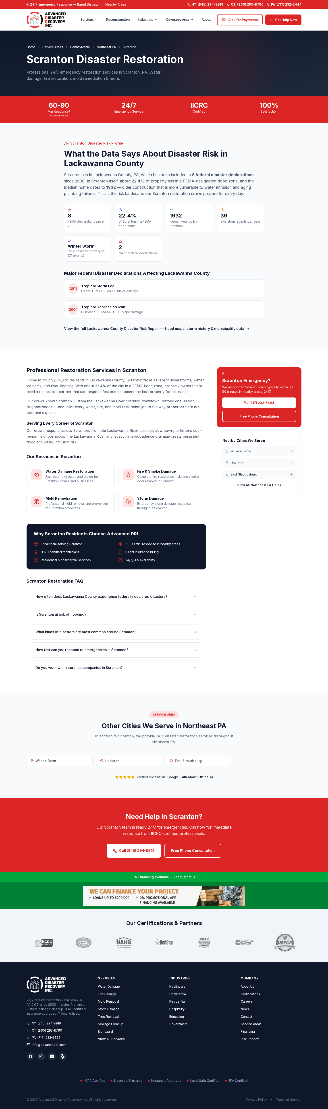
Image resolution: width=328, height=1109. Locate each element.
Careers (247, 1001)
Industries (146, 19)
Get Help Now (286, 20)
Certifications (250, 994)
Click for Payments (242, 20)
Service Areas (52, 47)
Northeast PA (106, 47)
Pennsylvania (80, 47)
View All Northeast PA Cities (259, 485)
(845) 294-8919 (207, 4)
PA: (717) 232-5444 (46, 1037)
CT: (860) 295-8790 (47, 1030)
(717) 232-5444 (286, 4)
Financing (248, 1031)
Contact (246, 1016)
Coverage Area (177, 19)
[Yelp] (63, 1056)
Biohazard (105, 1031)
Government (178, 1024)
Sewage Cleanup (110, 1024)
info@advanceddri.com (49, 1045)
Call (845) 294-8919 (137, 850)
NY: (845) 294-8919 (46, 1023)
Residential (177, 1001)
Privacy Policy (256, 1099)
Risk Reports (250, 1039)
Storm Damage (109, 1009)
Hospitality (177, 1009)
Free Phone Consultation (259, 416)
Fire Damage (107, 994)
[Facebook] (31, 1056)
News (245, 1009)
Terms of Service (288, 1099)
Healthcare (177, 986)
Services (87, 19)
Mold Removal (108, 1001)
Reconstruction (118, 19)
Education (176, 1016)
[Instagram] (41, 1056)
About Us (247, 986)
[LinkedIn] (52, 1056)
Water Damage (109, 986)
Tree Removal (108, 1016)
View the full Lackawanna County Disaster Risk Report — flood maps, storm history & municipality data (154, 328)
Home (31, 47)
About (206, 19)
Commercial (178, 994)
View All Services (111, 1039)
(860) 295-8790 (247, 4)
